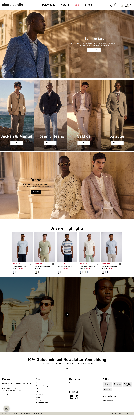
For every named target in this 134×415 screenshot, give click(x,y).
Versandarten (109, 396)
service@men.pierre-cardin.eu (11, 394)
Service (39, 379)
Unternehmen (75, 379)
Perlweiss (83, 272)
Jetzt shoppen (17, 143)
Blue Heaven (60, 272)
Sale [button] (76, 5)
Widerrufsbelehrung (42, 386)
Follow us (73, 392)
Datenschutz (129, 413)
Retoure (38, 383)
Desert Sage (36, 272)
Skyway (13, 272)
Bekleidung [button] (48, 5)
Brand (88, 5)
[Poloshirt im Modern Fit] (44, 247)
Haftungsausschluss (42, 400)
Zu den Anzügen (94, 50)
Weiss (16, 272)
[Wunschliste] (31, 264)
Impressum (120, 413)
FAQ (37, 388)
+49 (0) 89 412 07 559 (9, 388)
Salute (38, 272)
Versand (38, 391)
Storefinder (72, 383)
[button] (110, 5)
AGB (113, 413)
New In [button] (65, 5)
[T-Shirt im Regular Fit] (22, 247)
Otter (58, 272)
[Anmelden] (115, 5)
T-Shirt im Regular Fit (19, 267)
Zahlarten (107, 379)
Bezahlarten (39, 394)
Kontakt (6, 379)
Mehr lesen (36, 191)
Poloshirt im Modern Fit (42, 267)
